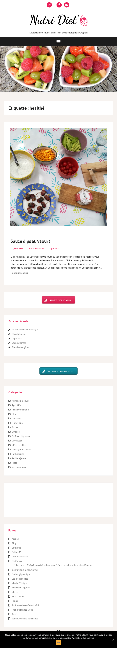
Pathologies (18, 453)
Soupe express (19, 342)
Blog (14, 414)
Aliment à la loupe (21, 400)
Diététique (17, 422)
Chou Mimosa (18, 334)
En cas (15, 427)
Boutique (16, 547)
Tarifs (15, 614)
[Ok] (113, 639)
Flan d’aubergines (20, 347)
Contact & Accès (20, 556)
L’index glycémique (21, 574)
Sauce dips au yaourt (30, 241)
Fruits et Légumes (21, 436)
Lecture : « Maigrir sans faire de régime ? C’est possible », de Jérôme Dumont (54, 565)
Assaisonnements (20, 409)
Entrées (16, 431)
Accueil (15, 538)
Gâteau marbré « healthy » (25, 329)
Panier (15, 600)
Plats (14, 462)
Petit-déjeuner (19, 458)
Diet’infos (17, 561)
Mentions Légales (21, 587)
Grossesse (17, 440)
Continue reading (23, 273)
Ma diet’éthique (19, 583)
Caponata (16, 338)
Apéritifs (54, 248)
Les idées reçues (20, 578)
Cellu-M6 (16, 552)
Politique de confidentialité (25, 605)
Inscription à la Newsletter (25, 569)
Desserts (16, 418)
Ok (58, 642)
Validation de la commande (25, 618)
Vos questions (19, 467)
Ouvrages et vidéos (22, 449)
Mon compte (18, 596)
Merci (15, 592)
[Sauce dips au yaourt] (58, 175)
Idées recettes (19, 445)
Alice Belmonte (36, 248)
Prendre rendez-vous (22, 609)
